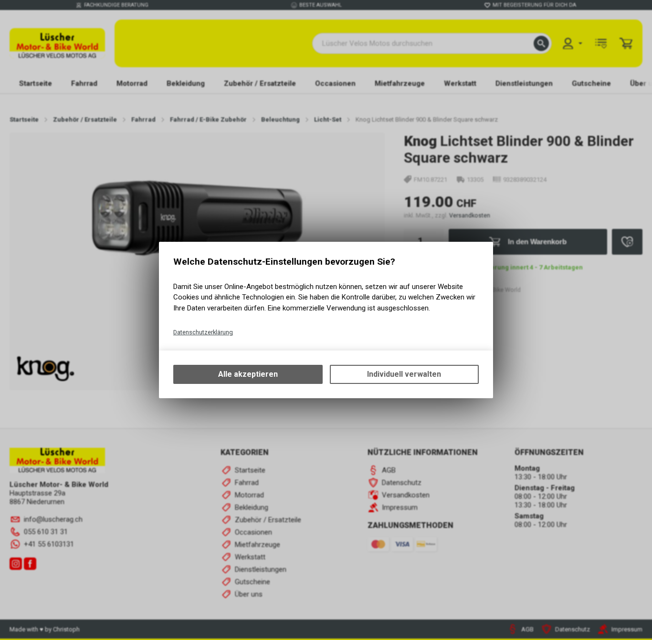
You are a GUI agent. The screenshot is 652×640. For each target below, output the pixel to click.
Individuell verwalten (404, 374)
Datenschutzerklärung (203, 332)
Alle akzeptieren (248, 374)
